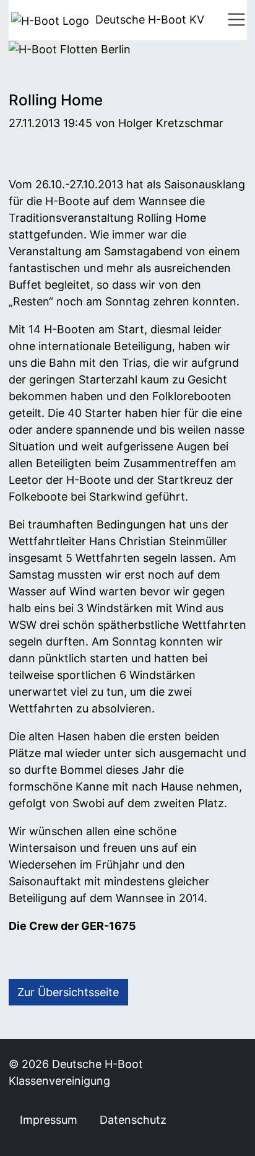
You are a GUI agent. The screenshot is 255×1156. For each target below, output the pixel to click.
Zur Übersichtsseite (68, 992)
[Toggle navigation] (236, 19)
